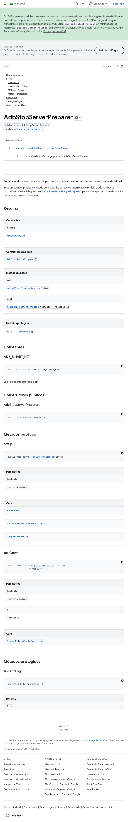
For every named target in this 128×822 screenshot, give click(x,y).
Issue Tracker (93, 789)
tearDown (12, 306)
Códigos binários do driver (17, 789)
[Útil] (117, 66)
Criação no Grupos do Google (60, 789)
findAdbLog (25, 331)
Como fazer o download (16, 774)
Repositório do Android (15, 764)
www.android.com (96, 774)
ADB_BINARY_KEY (16, 235)
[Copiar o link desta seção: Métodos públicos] (39, 435)
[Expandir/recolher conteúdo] (22, 75)
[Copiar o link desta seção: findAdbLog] (24, 671)
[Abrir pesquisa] (77, 4)
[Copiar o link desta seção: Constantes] (27, 347)
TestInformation (25, 288)
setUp (10, 288)
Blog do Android (53, 774)
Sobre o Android (12, 807)
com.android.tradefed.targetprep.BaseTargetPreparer (43, 148)
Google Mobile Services (98, 779)
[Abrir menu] (5, 4)
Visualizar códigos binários (17, 779)
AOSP (6, 66)
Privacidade (74, 807)
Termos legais (47, 807)
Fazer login (118, 3)
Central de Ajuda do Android (101, 764)
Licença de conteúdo (97, 740)
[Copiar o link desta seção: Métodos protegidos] (44, 662)
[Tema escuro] (122, 366)
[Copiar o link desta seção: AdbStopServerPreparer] (42, 405)
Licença (61, 807)
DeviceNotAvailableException (25, 523)
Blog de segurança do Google (60, 779)
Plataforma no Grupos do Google (61, 784)
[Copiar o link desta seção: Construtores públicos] (47, 395)
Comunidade (30, 807)
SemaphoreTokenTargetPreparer (61, 191)
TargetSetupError (17, 536)
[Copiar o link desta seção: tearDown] (21, 553)
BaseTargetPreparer (29, 128)
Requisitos (9, 769)
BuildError (13, 510)
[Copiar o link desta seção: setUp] (15, 444)
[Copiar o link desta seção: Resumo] (21, 209)
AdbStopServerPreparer (21, 259)
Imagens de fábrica (13, 784)
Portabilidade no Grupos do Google (62, 794)
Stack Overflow (94, 784)
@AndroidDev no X (54, 769)
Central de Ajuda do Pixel (99, 769)
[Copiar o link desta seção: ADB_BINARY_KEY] (33, 357)
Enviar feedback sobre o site (98, 807)
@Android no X (52, 764)
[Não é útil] (122, 66)
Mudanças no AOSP (54, 31)
